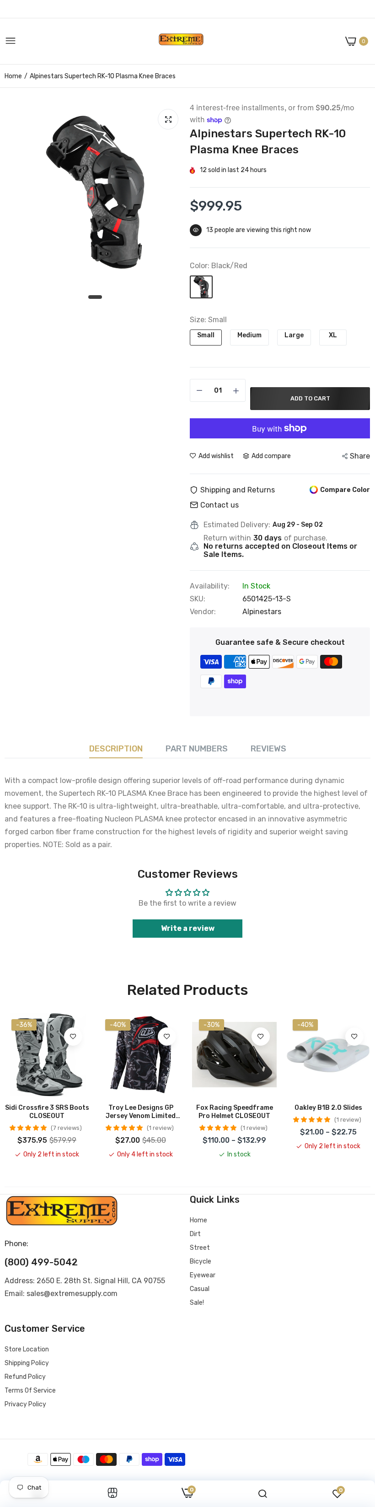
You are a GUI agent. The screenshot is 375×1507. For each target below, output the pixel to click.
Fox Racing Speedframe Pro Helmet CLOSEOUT (234, 1112)
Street (200, 1248)
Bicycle (200, 1261)
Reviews (268, 749)
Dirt (195, 1234)
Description (116, 749)
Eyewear (202, 1275)
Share (360, 456)
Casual (199, 1289)
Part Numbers (197, 749)
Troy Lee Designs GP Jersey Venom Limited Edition (141, 1112)
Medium (249, 335)
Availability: (210, 586)
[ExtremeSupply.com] (181, 41)
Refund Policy (25, 1377)
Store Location (27, 1349)
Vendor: (203, 612)
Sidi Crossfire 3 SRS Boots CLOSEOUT (47, 1112)
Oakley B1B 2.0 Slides (328, 1108)
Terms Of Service (30, 1390)
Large (294, 335)
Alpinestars (261, 611)
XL (333, 335)
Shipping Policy (27, 1363)
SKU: (197, 599)
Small (205, 335)
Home (13, 76)
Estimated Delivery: (237, 525)
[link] (73, 1036)
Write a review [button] (187, 928)
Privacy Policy (25, 1404)
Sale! (197, 1303)
